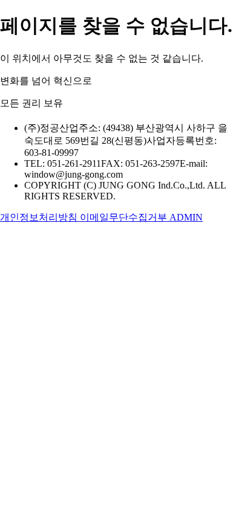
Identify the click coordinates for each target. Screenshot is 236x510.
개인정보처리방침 (40, 217)
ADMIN (186, 217)
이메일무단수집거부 (124, 217)
